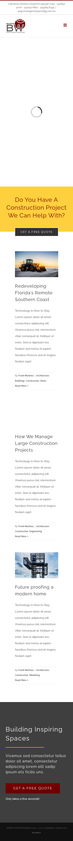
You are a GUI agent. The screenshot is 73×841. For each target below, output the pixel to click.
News (43, 381)
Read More (20, 386)
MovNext (36, 832)
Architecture (42, 375)
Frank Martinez (26, 375)
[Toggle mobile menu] (65, 25)
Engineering (35, 531)
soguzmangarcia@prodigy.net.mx (37, 11)
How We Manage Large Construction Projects (36, 443)
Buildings (20, 381)
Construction (32, 381)
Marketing (34, 675)
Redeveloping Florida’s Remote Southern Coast (34, 292)
